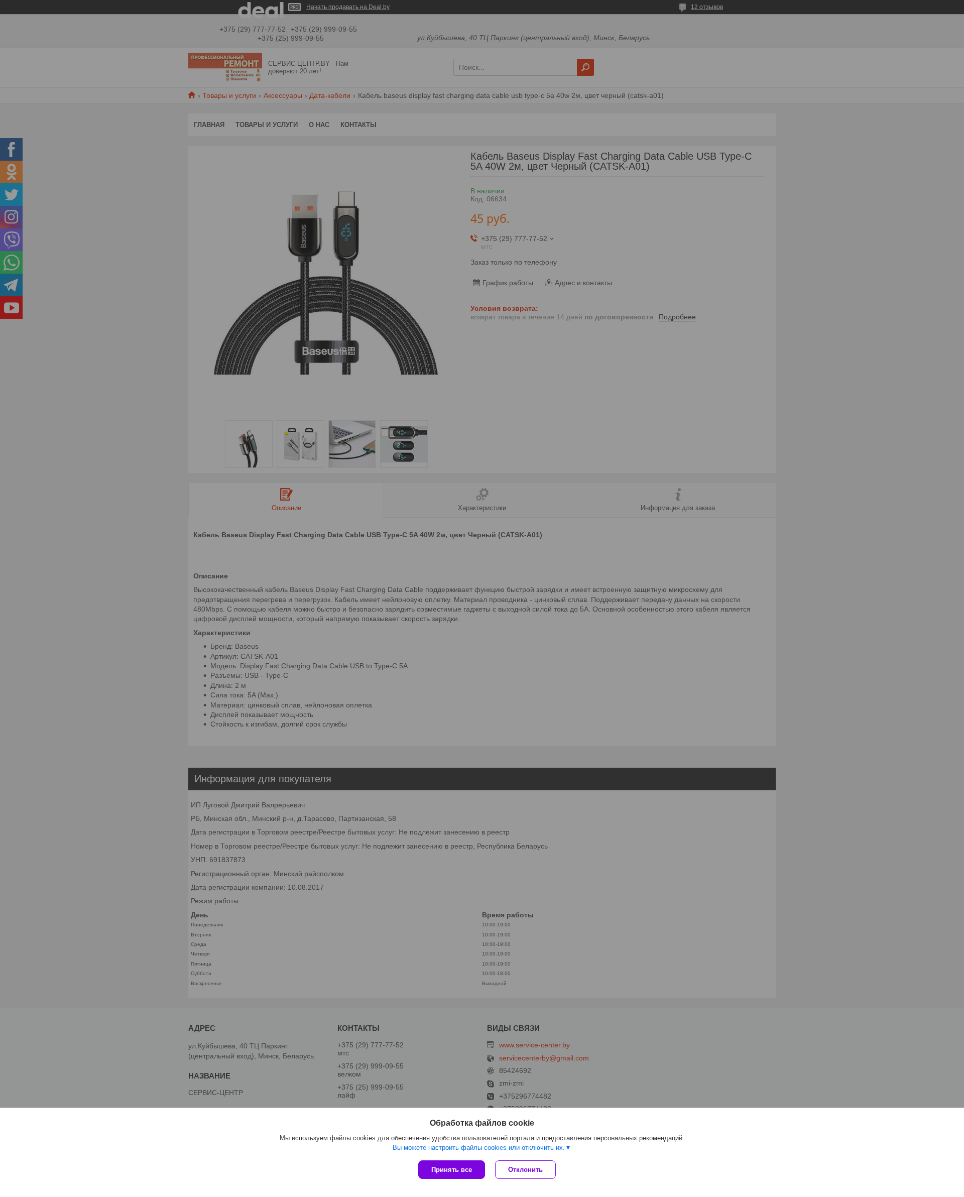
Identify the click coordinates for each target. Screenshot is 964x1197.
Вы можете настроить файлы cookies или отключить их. (479, 1147)
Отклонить (525, 1169)
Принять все (451, 1169)
